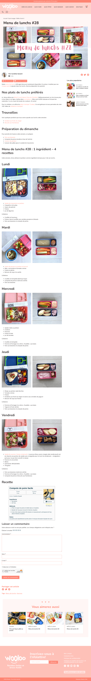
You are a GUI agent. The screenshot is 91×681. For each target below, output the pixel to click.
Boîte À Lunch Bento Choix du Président (26, 97)
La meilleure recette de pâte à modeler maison (82, 87)
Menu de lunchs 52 (72, 629)
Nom (4, 554)
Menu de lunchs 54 (34, 629)
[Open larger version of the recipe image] (49, 494)
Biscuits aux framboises (12, 123)
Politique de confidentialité (72, 658)
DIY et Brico (79, 85)
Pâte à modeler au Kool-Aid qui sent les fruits (82, 96)
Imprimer (49, 501)
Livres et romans (80, 102)
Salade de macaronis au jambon (14, 203)
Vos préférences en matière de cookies (74, 672)
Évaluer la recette (7, 530)
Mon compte (68, 653)
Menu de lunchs (11, 593)
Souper (11, 626)
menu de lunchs (10, 84)
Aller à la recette (8, 81)
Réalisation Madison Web (81, 679)
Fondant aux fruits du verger (13, 121)
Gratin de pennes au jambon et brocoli (16, 266)
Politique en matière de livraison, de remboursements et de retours (75, 661)
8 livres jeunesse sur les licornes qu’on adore (82, 104)
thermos (19, 593)
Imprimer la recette (21, 81)
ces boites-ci (27, 99)
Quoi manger (12, 18)
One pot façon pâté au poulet (16, 629)
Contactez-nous (68, 656)
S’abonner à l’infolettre (9, 567)
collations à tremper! (16, 106)
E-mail (4, 560)
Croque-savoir (6, 86)
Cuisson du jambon (10, 141)
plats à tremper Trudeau (27, 104)
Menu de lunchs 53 (53, 629)
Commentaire (6, 534)
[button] (82, 75)
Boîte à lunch (20, 18)
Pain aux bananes (10, 137)
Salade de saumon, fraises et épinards (16, 454)
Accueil (5, 18)
